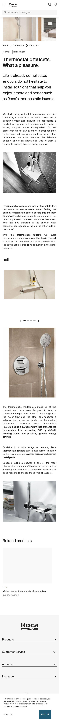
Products (8, 639)
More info (8, 714)
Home (6, 45)
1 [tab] (24, 320)
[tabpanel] (29, 291)
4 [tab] (34, 320)
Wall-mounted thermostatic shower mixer (24, 591)
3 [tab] (31, 320)
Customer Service (13, 651)
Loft (5, 587)
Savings (7, 52)
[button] (5, 13)
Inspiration (19, 45)
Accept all (45, 714)
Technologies (19, 52)
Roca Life (34, 45)
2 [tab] (28, 320)
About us (7, 664)
